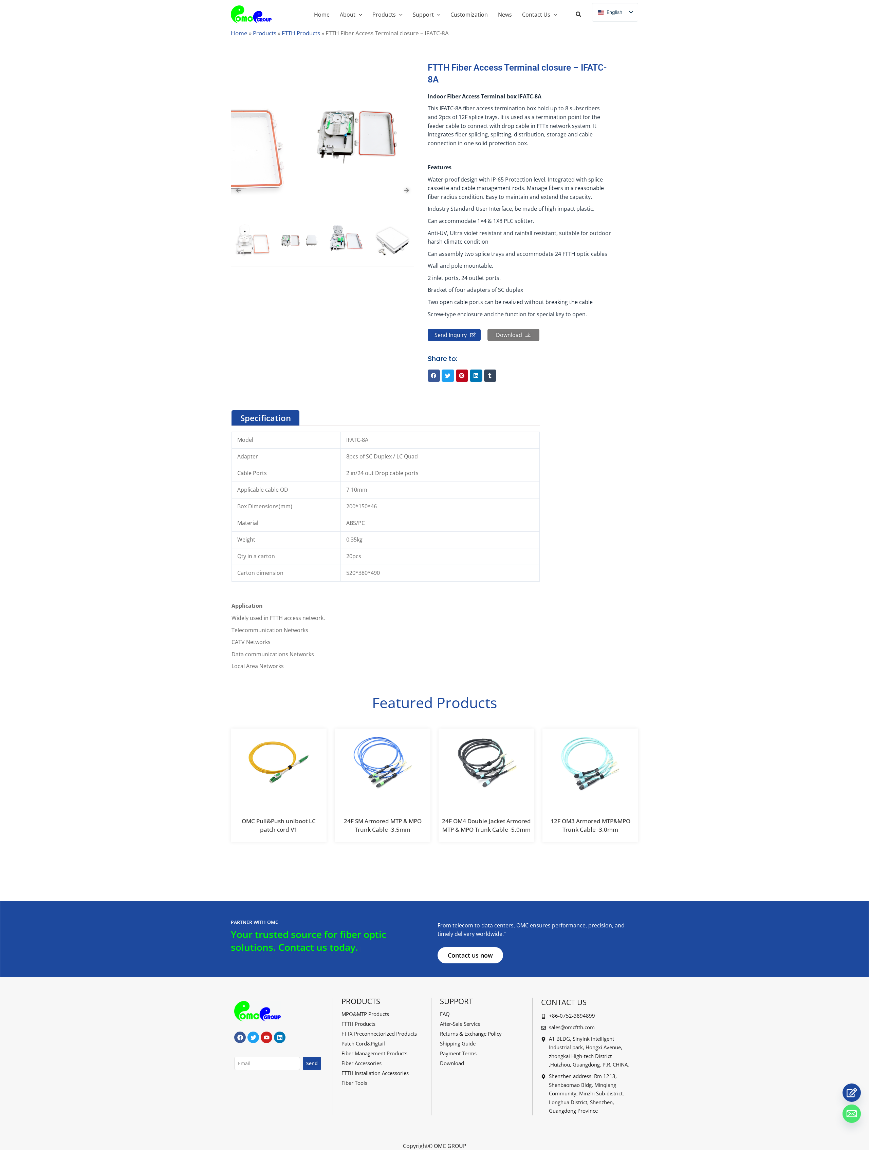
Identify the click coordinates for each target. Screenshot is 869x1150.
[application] (358, 14)
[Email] (852, 1114)
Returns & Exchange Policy (471, 1033)
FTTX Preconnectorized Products (379, 1033)
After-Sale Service (460, 1023)
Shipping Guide (458, 1043)
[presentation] (238, 190)
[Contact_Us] (852, 1092)
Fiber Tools (354, 1082)
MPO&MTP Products (365, 1014)
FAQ (445, 1014)
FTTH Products (301, 33)
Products (264, 33)
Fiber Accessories (361, 1063)
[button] (579, 15)
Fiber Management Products (374, 1053)
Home (239, 33)
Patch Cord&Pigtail (363, 1043)
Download (452, 1063)
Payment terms (458, 1053)
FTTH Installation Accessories (375, 1073)
